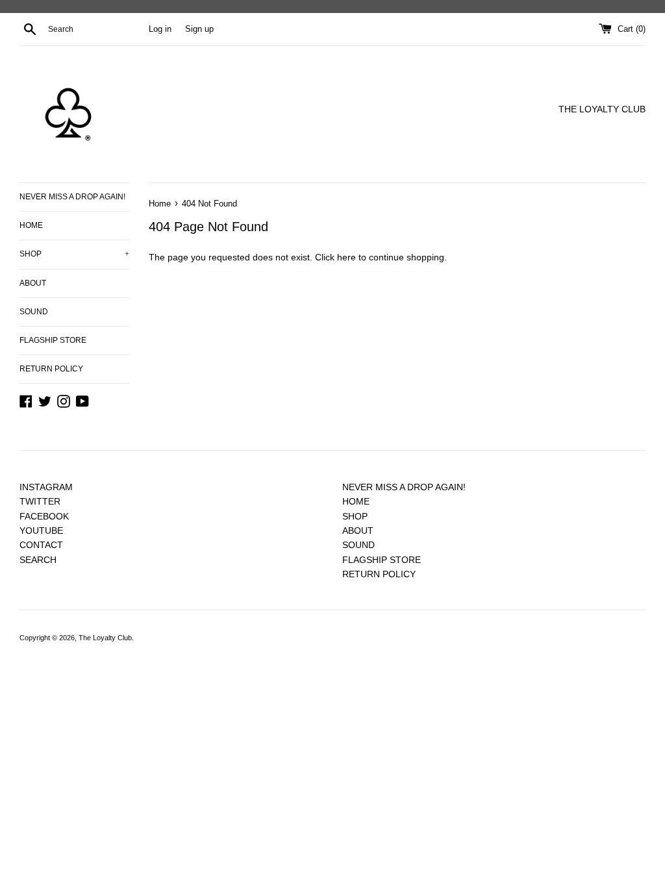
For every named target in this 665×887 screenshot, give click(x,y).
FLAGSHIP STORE (52, 340)
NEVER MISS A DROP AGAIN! (72, 196)
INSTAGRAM (46, 487)
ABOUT (32, 283)
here (346, 257)
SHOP (74, 253)
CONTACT (41, 545)
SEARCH (37, 560)
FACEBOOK (44, 516)
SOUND (33, 311)
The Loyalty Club (105, 638)
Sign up (199, 29)
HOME (31, 225)
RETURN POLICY (51, 368)
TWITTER (39, 501)
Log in (160, 29)
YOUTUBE (41, 530)
